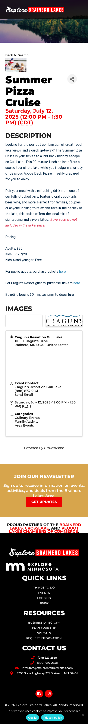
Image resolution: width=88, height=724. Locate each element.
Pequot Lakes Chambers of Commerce (44, 530)
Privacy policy (52, 717)
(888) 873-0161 (26, 391)
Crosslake (37, 528)
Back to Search (17, 55)
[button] (81, 9)
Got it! (32, 717)
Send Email (24, 395)
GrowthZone (54, 448)
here (62, 271)
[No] (83, 715)
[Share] (72, 79)
